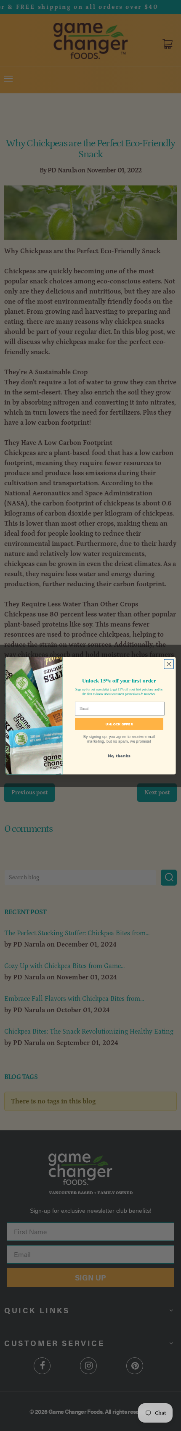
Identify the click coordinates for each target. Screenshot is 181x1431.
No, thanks (118, 755)
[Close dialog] (168, 664)
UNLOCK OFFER (119, 723)
